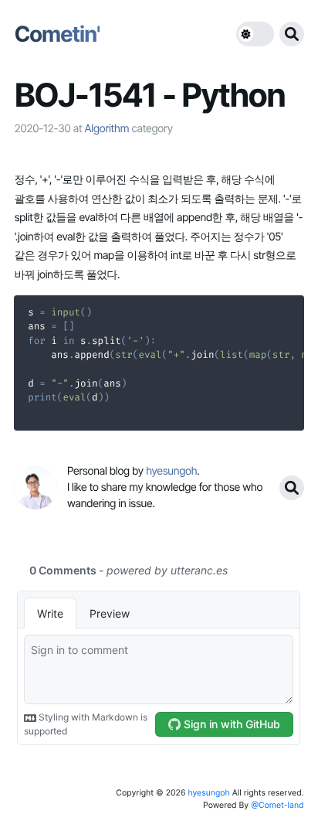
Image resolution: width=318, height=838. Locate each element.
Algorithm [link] (106, 128)
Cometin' (57, 34)
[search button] (291, 34)
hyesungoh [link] (171, 471)
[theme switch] (255, 34)
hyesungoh (208, 793)
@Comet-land (277, 805)
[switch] (255, 34)
